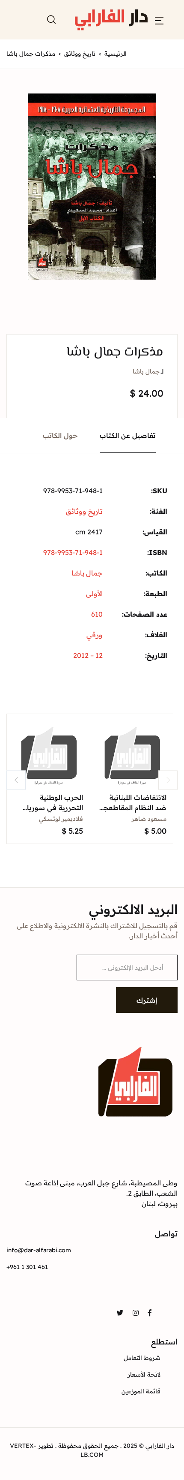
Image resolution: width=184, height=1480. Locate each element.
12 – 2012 (88, 655)
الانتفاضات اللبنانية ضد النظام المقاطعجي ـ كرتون (132, 807)
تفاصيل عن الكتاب (128, 435)
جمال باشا (146, 371)
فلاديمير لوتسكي (61, 819)
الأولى (94, 593)
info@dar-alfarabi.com (38, 1250)
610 (97, 614)
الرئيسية (115, 53)
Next (168, 780)
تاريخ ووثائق (79, 53)
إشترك (147, 1000)
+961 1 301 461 (27, 1267)
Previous (16, 780)
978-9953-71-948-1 (73, 552)
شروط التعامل (142, 1358)
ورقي (94, 634)
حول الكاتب (60, 435)
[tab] (128, 435)
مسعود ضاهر (148, 819)
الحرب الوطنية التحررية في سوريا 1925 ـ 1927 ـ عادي (55, 807)
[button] (159, 19)
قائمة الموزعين (141, 1391)
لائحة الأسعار (144, 1374)
